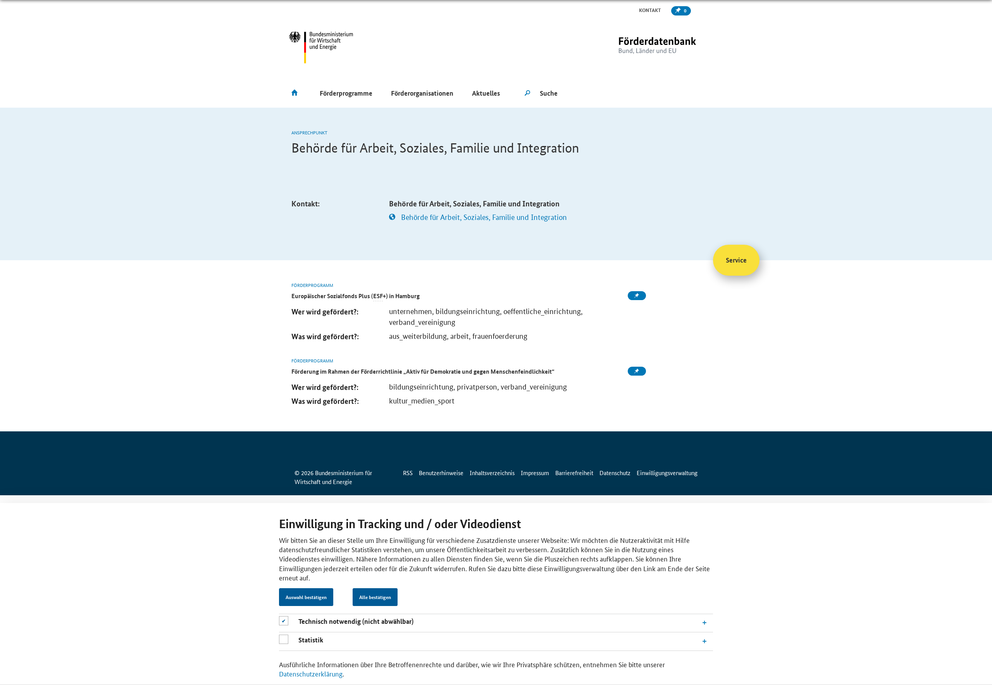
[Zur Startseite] (641, 47)
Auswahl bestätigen (306, 597)
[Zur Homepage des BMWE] (321, 47)
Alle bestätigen (375, 597)
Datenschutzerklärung (311, 673)
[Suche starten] (527, 93)
